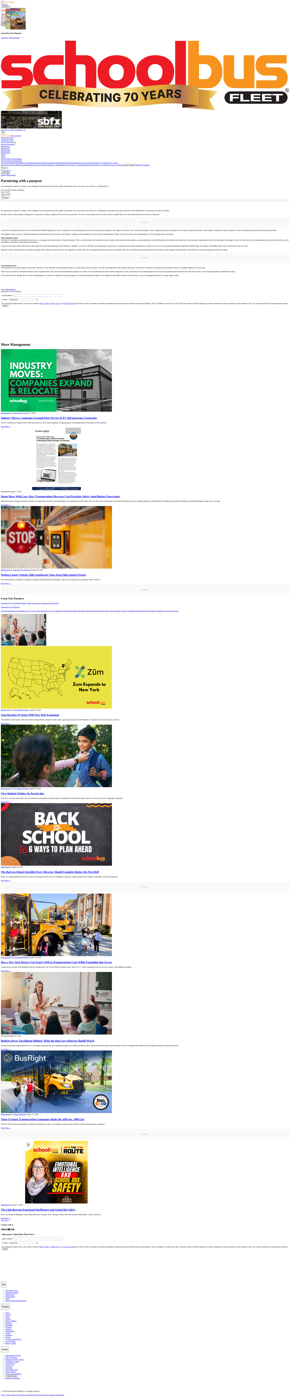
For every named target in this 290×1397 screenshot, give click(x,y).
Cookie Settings (129, 165)
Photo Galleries (25, 163)
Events (67, 163)
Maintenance (5, 147)
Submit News (65, 165)
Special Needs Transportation (11, 159)
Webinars (73, 163)
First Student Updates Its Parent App (22, 793)
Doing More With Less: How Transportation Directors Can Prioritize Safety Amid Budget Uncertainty (60, 496)
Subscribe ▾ (6, 7)
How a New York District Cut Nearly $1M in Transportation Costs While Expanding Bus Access (56, 962)
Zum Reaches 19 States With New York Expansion (30, 714)
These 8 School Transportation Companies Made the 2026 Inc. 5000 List (42, 1119)
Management (5, 151)
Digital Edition (14, 38)
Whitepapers (61, 163)
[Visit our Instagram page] (11, 1230)
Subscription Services (8, 165)
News (17, 2)
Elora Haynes (18, 413)
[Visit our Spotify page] (13, 1230)
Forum (79, 163)
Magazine (40, 163)
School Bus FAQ (91, 165)
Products (34, 163)
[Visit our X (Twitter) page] (6, 1230)
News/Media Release (20, 710)
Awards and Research (89, 163)
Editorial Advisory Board (37, 165)
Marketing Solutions (142, 165)
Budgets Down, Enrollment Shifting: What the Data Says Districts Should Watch (47, 1040)
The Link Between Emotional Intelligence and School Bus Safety (38, 1209)
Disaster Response (7, 142)
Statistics (53, 163)
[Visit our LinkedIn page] (4, 1230)
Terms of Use (16, 1395)
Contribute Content (53, 165)
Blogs (13, 163)
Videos (17, 163)
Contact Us (74, 165)
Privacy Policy (102, 165)
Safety (3, 155)
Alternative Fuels (7, 138)
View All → (5, 1220)
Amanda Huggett (19, 1114)
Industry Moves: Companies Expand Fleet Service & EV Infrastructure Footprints (49, 417)
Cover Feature (10, 2)
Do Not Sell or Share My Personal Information (47, 1395)
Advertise (81, 165)
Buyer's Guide (113, 163)
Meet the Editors (22, 165)
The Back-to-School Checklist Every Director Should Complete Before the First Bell (50, 871)
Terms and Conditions (115, 165)
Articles (21, 2)
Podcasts (47, 163)
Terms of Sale (26, 1395)
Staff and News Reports (21, 570)
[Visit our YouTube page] (9, 1230)
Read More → (6, 427)
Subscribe (4, 38)
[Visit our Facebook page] (2, 1230)
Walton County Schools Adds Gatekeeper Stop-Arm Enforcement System (43, 574)
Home (3, 175)
